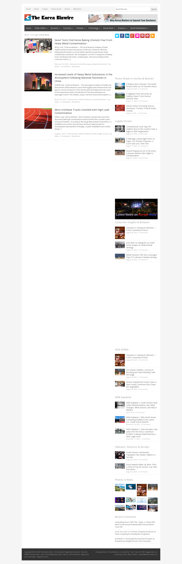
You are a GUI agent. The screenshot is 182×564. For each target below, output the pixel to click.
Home (28, 9)
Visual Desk (108, 28)
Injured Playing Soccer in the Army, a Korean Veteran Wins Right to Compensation (141, 153)
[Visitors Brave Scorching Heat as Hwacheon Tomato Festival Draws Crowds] (120, 108)
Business (54, 28)
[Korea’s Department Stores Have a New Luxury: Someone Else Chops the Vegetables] (120, 384)
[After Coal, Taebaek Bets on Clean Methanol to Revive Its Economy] (153, 500)
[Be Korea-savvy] (49, 17)
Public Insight (97, 134)
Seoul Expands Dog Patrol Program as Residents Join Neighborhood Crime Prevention (135, 540)
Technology (93, 28)
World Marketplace (138, 28)
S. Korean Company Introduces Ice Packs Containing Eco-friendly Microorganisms (135, 533)
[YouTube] (142, 36)
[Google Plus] (132, 36)
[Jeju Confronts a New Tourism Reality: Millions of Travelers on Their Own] (120, 487)
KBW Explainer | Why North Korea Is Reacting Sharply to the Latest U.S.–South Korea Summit (141, 419)
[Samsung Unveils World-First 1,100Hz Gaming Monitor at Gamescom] (120, 500)
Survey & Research (99, 99)
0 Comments (143, 89)
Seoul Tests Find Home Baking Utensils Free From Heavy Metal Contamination (83, 41)
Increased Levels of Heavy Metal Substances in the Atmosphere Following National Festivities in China (83, 78)
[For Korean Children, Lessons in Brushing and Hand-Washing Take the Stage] (120, 372)
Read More (76, 66)
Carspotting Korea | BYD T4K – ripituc (129, 522)
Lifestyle (79, 28)
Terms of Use (56, 9)
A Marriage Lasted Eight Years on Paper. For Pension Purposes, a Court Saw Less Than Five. (140, 141)
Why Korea (77, 9)
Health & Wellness (85, 99)
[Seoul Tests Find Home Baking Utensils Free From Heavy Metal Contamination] (38, 45)
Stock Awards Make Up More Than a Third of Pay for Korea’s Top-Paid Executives (141, 467)
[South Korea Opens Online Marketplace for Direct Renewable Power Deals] (120, 508)
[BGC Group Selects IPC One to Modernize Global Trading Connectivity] (142, 507)
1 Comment (145, 439)
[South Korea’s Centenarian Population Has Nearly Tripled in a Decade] (120, 455)
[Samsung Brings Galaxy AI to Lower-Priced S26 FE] (131, 499)
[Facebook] (122, 36)
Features (122, 28)
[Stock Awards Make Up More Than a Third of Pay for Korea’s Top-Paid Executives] (120, 466)
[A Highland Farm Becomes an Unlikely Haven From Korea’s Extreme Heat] (120, 95)
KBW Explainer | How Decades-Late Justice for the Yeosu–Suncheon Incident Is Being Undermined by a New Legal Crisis (141, 433)
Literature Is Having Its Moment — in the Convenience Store (141, 228)
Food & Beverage (84, 64)
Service (67, 9)
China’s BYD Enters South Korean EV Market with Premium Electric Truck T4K (135, 524)
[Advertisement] (135, 58)
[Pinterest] (147, 36)
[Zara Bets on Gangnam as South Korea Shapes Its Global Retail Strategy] (120, 245)
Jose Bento (119, 539)
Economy (67, 28)
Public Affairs (40, 28)
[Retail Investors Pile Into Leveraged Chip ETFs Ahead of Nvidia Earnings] (120, 256)
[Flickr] (137, 36)
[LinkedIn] (127, 36)
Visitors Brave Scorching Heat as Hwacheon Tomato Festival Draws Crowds (141, 108)
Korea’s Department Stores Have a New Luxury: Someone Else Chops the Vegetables (141, 384)
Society (105, 134)
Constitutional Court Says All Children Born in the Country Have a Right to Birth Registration (141, 129)
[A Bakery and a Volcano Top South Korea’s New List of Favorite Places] (120, 86)
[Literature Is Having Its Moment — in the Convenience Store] (120, 233)
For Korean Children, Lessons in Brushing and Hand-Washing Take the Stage (140, 372)
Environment (72, 99)
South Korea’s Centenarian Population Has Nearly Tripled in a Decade (140, 454)
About (36, 9)
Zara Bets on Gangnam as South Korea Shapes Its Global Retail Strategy (140, 245)
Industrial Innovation (99, 64)
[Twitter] (117, 36)
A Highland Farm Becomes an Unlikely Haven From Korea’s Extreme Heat (139, 96)
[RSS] (152, 36)
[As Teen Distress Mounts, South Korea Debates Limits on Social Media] (131, 487)
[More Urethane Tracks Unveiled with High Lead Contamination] (38, 118)
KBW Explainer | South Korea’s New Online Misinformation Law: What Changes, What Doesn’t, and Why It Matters (141, 406)
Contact (45, 9)
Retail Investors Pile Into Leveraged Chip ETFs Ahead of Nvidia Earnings (141, 256)
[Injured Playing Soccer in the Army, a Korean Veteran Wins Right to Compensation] (120, 152)
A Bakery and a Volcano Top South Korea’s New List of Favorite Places (141, 85)
